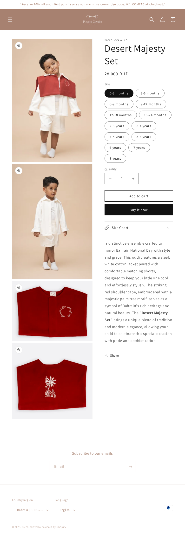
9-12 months (151, 104)
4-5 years (117, 136)
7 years (139, 147)
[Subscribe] (130, 466)
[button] (10, 19)
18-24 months (155, 115)
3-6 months (150, 93)
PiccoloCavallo (31, 527)
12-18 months (121, 115)
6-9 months (119, 104)
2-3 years (117, 126)
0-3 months (119, 93)
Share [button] (114, 355)
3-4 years (144, 126)
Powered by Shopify (53, 527)
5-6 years (144, 136)
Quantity (111, 169)
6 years (115, 147)
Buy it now (139, 209)
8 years (115, 158)
